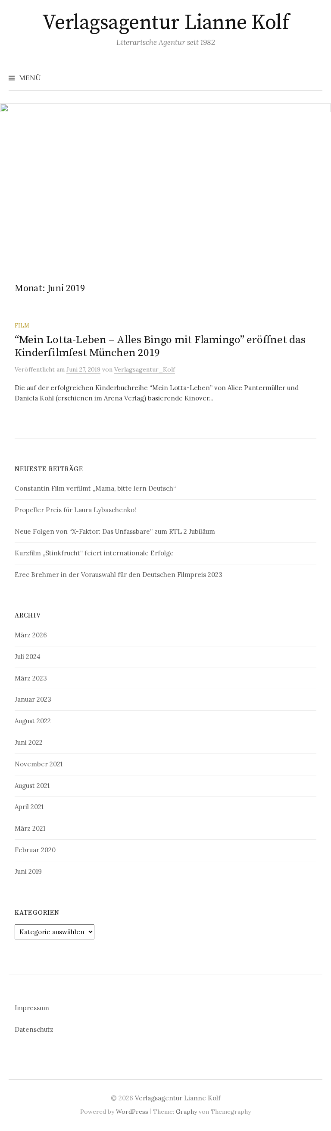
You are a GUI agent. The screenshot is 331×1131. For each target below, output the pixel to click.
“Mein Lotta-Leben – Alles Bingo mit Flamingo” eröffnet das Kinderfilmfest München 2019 (160, 346)
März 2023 (31, 678)
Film (22, 325)
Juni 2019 (28, 871)
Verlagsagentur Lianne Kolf (165, 23)
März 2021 (30, 828)
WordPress (132, 1111)
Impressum (32, 1008)
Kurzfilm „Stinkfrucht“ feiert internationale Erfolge (94, 553)
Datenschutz (34, 1029)
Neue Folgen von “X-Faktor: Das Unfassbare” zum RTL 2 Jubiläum (115, 531)
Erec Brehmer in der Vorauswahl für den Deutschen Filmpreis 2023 (118, 574)
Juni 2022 (29, 742)
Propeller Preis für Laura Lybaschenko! (75, 510)
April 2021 (29, 807)
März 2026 (31, 635)
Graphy (186, 1111)
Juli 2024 (28, 656)
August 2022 (33, 721)
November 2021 (38, 764)
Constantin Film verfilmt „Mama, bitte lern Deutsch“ (95, 488)
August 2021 (32, 785)
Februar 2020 (35, 850)
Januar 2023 (33, 699)
